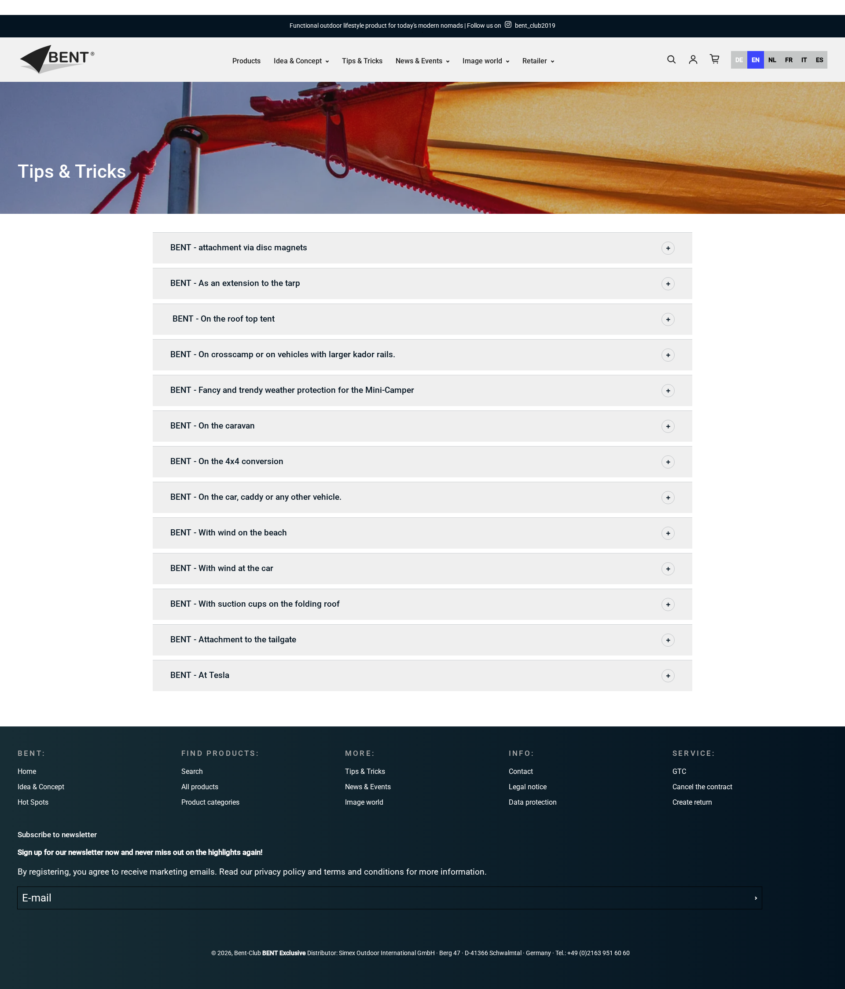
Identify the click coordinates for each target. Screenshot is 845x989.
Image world (483, 60)
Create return (692, 802)
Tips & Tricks (362, 60)
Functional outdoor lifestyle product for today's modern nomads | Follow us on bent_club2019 (422, 25)
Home (27, 771)
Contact (521, 771)
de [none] (739, 59)
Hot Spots (33, 802)
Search (192, 771)
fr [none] (789, 59)
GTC (679, 771)
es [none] (819, 59)
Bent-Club (247, 953)
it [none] (804, 59)
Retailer (535, 60)
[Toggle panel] (668, 248)
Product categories (210, 802)
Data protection (533, 802)
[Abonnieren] (756, 898)
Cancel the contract (702, 787)
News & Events (420, 60)
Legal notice (528, 787)
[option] (739, 59)
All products (199, 787)
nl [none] (772, 59)
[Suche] (671, 59)
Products (246, 60)
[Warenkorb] (714, 59)
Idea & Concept (298, 60)
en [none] (756, 59)
